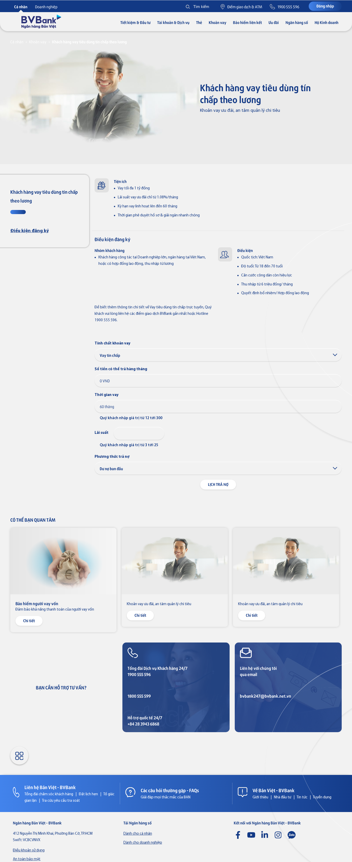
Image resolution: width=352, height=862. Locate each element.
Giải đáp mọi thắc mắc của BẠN (165, 797)
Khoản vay (217, 22)
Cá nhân (16, 41)
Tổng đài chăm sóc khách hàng (48, 794)
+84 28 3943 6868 (143, 723)
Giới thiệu (260, 797)
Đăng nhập (325, 5)
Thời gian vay (107, 395)
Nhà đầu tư (282, 797)
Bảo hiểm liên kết (247, 22)
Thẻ (199, 22)
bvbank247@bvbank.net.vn (265, 696)
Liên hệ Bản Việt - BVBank (50, 787)
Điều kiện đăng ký (29, 231)
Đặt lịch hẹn (88, 794)
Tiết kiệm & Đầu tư (135, 22)
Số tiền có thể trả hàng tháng (121, 369)
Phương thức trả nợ (112, 457)
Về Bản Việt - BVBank (274, 790)
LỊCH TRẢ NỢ (218, 484)
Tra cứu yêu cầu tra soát (61, 801)
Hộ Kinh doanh (326, 22)
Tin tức (302, 797)
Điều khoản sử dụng (29, 850)
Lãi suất (101, 433)
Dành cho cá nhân (137, 834)
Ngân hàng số (297, 22)
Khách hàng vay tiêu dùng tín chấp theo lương (89, 41)
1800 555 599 (139, 696)
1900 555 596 (139, 674)
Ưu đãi (274, 22)
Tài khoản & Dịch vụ (173, 22)
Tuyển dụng (322, 797)
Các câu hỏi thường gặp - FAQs (170, 790)
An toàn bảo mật (26, 859)
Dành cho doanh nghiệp (142, 843)
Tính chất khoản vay (112, 343)
